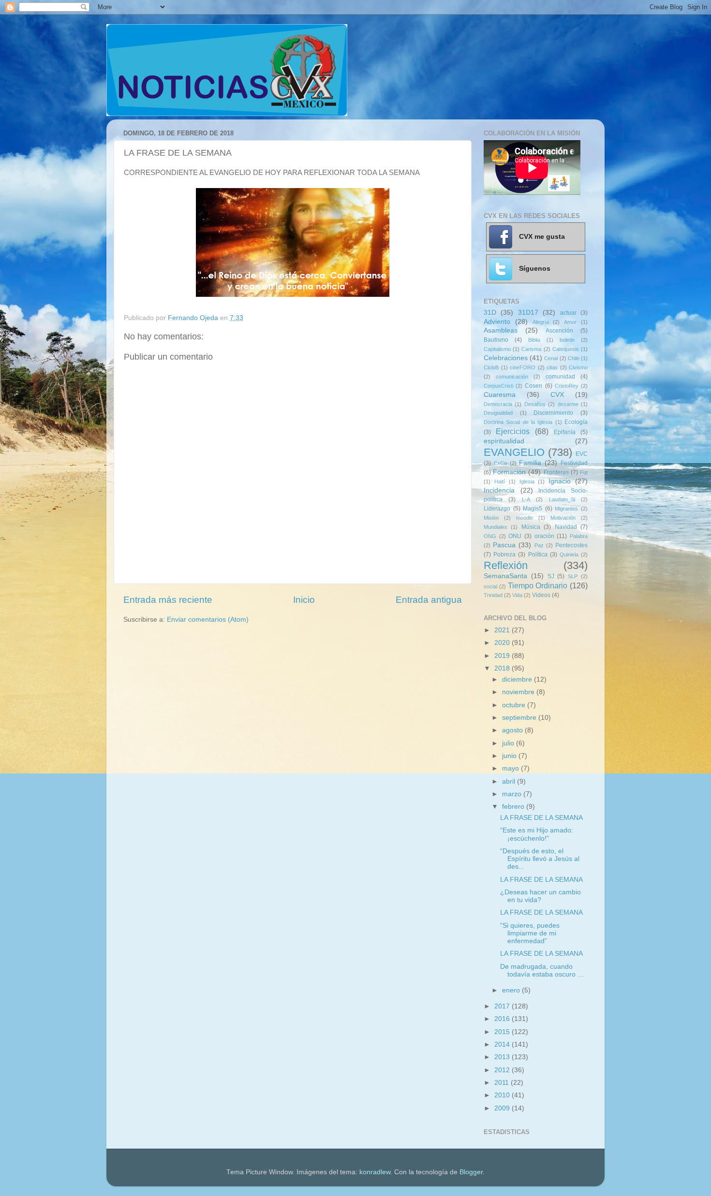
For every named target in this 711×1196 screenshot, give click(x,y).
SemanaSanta (505, 576)
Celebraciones (506, 358)
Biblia (534, 340)
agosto (513, 730)
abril (509, 781)
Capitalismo (497, 349)
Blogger (471, 1172)
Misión (491, 518)
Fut (584, 472)
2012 (503, 1070)
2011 (502, 1082)
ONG (490, 536)
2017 (503, 1006)
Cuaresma (500, 394)
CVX (557, 394)
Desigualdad (498, 413)
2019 (503, 655)
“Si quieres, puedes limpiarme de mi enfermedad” (530, 933)
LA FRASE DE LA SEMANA (541, 817)
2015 (503, 1032)
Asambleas (501, 330)
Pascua (504, 545)
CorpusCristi (498, 386)
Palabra (579, 536)
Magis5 (532, 508)
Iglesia (526, 481)
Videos (541, 595)
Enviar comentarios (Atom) (208, 619)
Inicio (304, 600)
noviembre (519, 692)
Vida (517, 595)
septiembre (520, 717)
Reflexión (506, 565)
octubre (514, 705)
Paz (539, 545)
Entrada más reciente (167, 600)
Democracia (498, 404)
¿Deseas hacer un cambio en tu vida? (540, 896)
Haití (499, 481)
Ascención (559, 330)
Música (530, 527)
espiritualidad (504, 441)
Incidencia (499, 490)
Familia (530, 463)
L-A (526, 499)
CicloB (491, 367)
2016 (503, 1018)
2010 (503, 1095)
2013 (503, 1057)
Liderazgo (497, 508)
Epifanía (565, 432)
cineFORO (522, 367)
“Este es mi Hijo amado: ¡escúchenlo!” (536, 834)
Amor (570, 322)
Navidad (566, 527)
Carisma (531, 349)
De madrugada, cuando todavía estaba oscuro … (542, 970)
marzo (512, 794)
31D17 (528, 312)
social (490, 586)
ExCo (500, 463)
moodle (524, 518)
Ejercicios (513, 431)
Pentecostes (571, 545)
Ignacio (559, 481)
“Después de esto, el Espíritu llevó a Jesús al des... (539, 858)
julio (509, 743)
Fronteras (556, 472)
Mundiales (495, 527)
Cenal (551, 358)
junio (510, 755)
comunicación (512, 376)
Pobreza (504, 554)
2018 (503, 668)
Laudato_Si (562, 499)
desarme (568, 404)
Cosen (533, 385)
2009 (503, 1108)
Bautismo (496, 339)
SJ (551, 576)
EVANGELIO (514, 452)
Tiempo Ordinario (538, 585)
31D (490, 312)
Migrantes (566, 508)
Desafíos (535, 404)
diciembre (518, 679)
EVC (582, 454)
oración (544, 536)
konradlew (374, 1172)
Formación (509, 472)
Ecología (576, 422)
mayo (511, 768)
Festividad (574, 463)
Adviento (497, 321)
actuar (568, 312)
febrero (514, 806)
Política (538, 554)
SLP (573, 576)
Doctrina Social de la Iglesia (518, 422)
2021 (503, 630)
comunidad (560, 376)
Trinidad (493, 595)
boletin (567, 340)
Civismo (578, 367)
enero (512, 990)
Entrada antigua (429, 600)
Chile (573, 358)
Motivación (563, 518)
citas (552, 367)
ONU (514, 536)
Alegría (541, 322)
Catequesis (565, 349)
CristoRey (566, 386)
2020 (503, 642)
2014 (503, 1044)
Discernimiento (553, 412)
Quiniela (569, 554)
